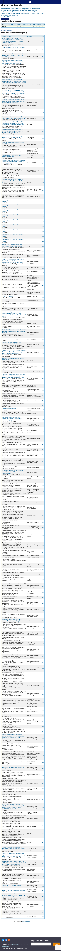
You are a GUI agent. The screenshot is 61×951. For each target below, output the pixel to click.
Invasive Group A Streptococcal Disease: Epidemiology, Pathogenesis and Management (13, 245)
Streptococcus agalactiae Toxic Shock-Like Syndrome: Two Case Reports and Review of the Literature (13, 181)
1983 (43, 849)
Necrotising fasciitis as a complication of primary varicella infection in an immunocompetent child (14, 117)
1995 (43, 579)
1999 (43, 515)
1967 (43, 916)
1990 (43, 662)
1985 (43, 768)
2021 (15, 24)
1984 (43, 807)
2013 (37, 24)
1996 (43, 565)
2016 (28, 24)
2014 (34, 24)
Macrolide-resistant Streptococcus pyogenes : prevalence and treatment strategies (13, 136)
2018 (21, 24)
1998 (43, 527)
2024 (12, 24)
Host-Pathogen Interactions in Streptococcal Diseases (13, 200)
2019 (18, 24)
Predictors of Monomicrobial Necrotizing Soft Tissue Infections (13, 143)
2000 (43, 477)
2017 (24, 24)
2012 (40, 24)
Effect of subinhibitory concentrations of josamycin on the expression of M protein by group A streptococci (13, 767)
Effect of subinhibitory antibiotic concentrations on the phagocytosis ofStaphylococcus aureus (13, 889)
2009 (43, 286)
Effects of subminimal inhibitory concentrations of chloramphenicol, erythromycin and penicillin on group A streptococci (13, 895)
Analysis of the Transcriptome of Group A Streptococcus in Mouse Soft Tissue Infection (13, 343)
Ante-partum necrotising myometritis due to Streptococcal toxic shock (12, 155)
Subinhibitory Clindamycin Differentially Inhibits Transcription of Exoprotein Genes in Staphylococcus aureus (13, 472)
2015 (31, 24)
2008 (43, 293)
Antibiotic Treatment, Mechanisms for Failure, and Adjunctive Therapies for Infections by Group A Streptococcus (13, 55)
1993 (43, 621)
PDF (8, 17)
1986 (43, 738)
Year (43, 36)
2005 (43, 360)
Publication (30, 36)
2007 (43, 309)
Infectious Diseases (7, 916)
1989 (43, 677)
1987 (43, 721)
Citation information (6, 30)
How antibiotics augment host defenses (11, 885)
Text (5, 17)
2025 (9, 24)
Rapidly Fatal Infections (8, 296)
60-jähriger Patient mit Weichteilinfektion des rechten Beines (13, 358)
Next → (29, 921)
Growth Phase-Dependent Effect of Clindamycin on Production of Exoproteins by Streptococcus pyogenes (14, 331)
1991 (43, 650)
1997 (43, 552)
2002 (43, 425)
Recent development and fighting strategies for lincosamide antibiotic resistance (13, 48)
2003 (43, 409)
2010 (43, 24)
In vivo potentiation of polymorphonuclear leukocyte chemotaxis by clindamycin (12, 620)
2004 (43, 386)
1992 (43, 643)
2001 (43, 438)
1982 (43, 886)
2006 (43, 339)
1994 (43, 610)
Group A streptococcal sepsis (9, 408)
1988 (43, 694)
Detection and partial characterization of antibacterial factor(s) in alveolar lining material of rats (13, 848)
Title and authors (6, 36)
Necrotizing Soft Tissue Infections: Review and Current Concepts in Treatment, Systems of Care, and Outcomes (13, 161)
